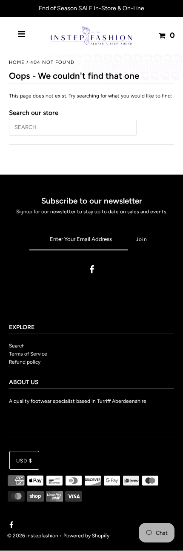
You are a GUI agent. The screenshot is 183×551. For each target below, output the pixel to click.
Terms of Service (28, 354)
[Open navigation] (21, 35)
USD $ (24, 461)
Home (17, 62)
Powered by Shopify (86, 536)
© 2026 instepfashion (32, 536)
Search (17, 346)
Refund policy (24, 362)
